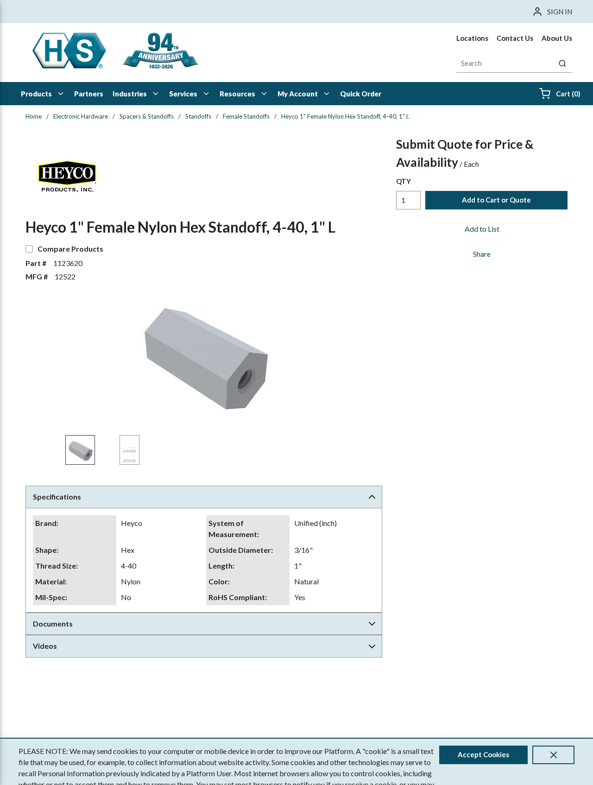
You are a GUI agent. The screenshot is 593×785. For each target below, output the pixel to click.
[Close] (553, 755)
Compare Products (70, 248)
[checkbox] (29, 249)
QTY (403, 181)
